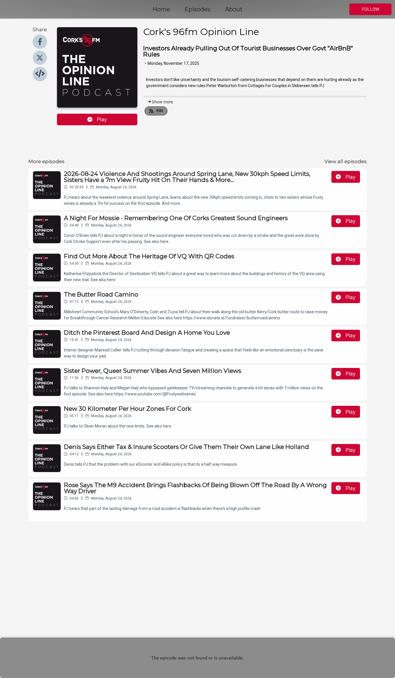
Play (102, 119)
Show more (162, 101)
